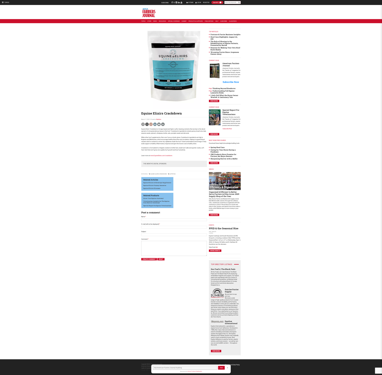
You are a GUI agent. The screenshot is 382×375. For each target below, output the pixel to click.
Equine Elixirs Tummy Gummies (154, 185)
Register (206, 2)
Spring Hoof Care (217, 147)
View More (214, 101)
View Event (212, 247)
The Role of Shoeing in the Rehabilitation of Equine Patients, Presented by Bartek (224, 43)
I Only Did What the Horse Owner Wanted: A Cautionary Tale (224, 96)
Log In (199, 2)
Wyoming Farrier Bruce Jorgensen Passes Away (224, 53)
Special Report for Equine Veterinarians (157, 205)
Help (216, 21)
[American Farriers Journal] (215, 71)
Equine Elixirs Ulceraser (151, 188)
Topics (6, 2)
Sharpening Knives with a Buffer (224, 159)
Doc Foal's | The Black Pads (223, 269)
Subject (143, 231)
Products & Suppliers (196, 21)
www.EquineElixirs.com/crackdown (161, 155)
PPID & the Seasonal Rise (223, 228)
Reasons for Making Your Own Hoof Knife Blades (225, 49)
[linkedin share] (155, 124)
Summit (184, 21)
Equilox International (231, 322)
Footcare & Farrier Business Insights (225, 34)
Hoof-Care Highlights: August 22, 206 (224, 38)
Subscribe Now (227, 129)
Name (143, 216)
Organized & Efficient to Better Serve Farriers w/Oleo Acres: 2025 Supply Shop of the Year (224, 194)
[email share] (159, 124)
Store (149, 21)
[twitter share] (147, 124)
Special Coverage (174, 21)
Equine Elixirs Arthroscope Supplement (157, 183)
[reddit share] (151, 124)
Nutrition (158, 119)
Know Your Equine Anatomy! (153, 198)
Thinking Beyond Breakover (224, 88)
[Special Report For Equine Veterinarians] (215, 117)
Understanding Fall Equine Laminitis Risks (222, 92)
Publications (209, 21)
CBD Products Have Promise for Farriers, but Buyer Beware (223, 155)
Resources (162, 21)
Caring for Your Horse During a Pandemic (223, 151)
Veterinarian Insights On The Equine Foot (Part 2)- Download (156, 202)
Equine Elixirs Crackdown (158, 174)
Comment (145, 239)
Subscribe (165, 2)
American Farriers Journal (230, 64)
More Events (215, 250)
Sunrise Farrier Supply (232, 290)
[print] (163, 124)
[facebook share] (143, 124)
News (155, 21)
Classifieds (233, 21)
